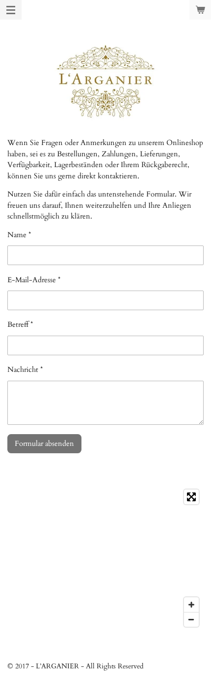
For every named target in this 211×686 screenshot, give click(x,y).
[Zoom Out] (191, 619)
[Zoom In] (191, 604)
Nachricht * (25, 369)
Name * (19, 235)
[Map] (105, 558)
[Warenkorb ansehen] (200, 10)
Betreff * (20, 324)
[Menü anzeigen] (11, 10)
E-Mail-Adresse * (33, 280)
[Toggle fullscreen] (191, 497)
